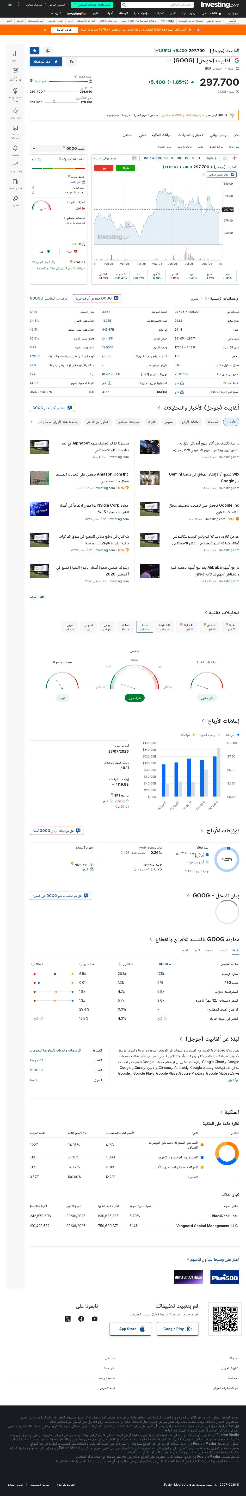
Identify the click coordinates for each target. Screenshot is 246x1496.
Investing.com (105, 488)
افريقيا (20, 21)
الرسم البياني (219, 134)
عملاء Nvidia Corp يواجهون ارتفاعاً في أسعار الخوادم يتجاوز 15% (94, 508)
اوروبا (70, 21)
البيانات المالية (162, 134)
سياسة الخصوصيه (40, 1484)
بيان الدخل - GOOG (216, 895)
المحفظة (233, 1378)
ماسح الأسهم (214, 21)
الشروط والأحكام (66, 1484)
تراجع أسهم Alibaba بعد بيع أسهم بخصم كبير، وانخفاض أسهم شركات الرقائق (204, 570)
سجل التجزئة (164, 146)
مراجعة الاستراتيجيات (117, 115)
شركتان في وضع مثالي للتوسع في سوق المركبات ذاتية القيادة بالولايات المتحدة (94, 539)
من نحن (110, 1358)
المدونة (234, 1358)
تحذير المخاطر (15, 1484)
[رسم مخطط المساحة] (225, 158)
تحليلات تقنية (224, 612)
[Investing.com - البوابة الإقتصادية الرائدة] (220, 4)
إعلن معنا (109, 1368)
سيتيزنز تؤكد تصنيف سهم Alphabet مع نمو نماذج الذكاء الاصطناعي (95, 446)
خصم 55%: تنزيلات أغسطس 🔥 (92, 5)
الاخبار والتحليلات (191, 134)
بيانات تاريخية (184, 146)
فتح (159, 1018)
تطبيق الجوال (229, 1368)
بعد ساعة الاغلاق (108, 21)
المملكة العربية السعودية (190, 21)
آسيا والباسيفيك (36, 21)
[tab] (230, 627)
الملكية (231, 1111)
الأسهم (232, 21)
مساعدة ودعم (106, 1378)
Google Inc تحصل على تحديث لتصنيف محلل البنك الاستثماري (204, 508)
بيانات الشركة (216, 146)
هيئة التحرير (107, 1387)
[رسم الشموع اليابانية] (234, 158)
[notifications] (18, 4)
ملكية (200, 146)
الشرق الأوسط (55, 21)
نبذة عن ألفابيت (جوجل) (212, 1038)
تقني (142, 134)
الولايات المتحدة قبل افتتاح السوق (139, 21)
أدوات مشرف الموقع (225, 1387)
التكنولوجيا (36, 1060)
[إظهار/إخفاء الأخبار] (134, 158)
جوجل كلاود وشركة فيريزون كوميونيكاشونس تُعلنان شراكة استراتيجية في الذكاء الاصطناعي (205, 539)
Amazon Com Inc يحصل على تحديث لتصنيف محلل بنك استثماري (92, 477)
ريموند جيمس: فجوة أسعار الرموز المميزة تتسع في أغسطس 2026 (92, 570)
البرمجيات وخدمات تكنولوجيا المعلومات (55, 1050)
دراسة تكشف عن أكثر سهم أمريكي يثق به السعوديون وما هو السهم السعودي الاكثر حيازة (206, 446)
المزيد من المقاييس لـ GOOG (49, 298)
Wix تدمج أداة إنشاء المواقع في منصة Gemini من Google (204, 477)
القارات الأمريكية (86, 21)
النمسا (33, 1080)
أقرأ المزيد (233, 1080)
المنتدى (128, 134)
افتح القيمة (41, 81)
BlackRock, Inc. (225, 1216)
